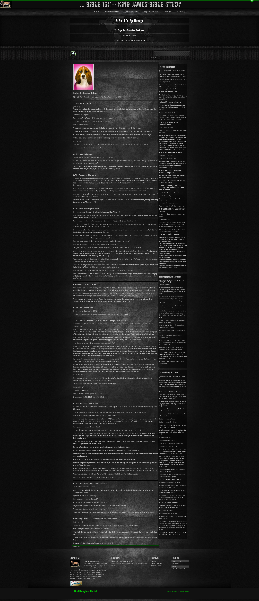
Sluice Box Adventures (112, 12)
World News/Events (132, 12)
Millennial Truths (127, 561)
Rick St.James (135, 144)
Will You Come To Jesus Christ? (170, 479)
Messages (168, 12)
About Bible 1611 (157, 563)
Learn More (76, 547)
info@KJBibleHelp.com (178, 569)
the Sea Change (132, 563)
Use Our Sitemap (157, 566)
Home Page (156, 561)
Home (97, 12)
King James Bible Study (151, 12)
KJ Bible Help (181, 12)
